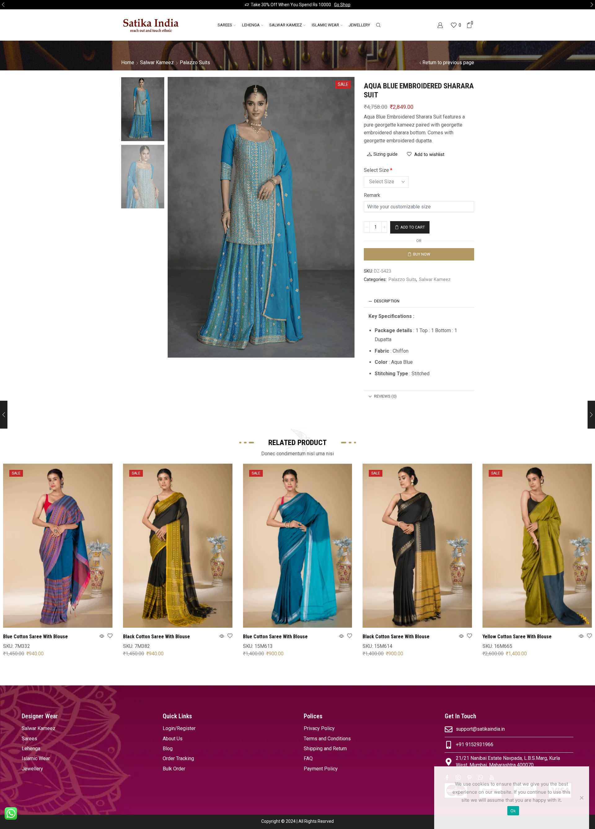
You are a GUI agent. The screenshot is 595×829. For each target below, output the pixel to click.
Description (386, 301)
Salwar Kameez (285, 25)
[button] (3, 4)
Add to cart (412, 227)
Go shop (342, 4)
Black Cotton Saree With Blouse (156, 637)
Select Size (378, 170)
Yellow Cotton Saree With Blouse (517, 637)
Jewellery (359, 25)
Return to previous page (448, 62)
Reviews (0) (385, 396)
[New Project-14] (142, 177)
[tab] (419, 301)
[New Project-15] (142, 108)
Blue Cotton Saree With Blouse (35, 637)
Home (127, 62)
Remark (372, 195)
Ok (513, 810)
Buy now (421, 254)
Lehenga (251, 25)
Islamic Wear (325, 25)
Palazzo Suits (195, 62)
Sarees (225, 25)
